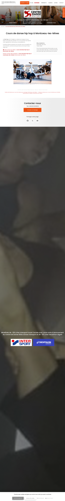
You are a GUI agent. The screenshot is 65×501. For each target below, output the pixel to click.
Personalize (41, 498)
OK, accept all (18, 498)
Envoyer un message (32, 110)
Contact (61, 2)
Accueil (31, 2)
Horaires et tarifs (25, 2)
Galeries (50, 2)
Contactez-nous (51, 23)
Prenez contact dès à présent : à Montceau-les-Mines (17, 54)
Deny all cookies (30, 498)
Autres (55, 2)
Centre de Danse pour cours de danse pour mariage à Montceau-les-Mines (21, 92)
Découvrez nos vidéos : (16, 50)
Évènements (43, 2)
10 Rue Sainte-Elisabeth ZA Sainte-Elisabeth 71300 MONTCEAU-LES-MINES (32, 22)
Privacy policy (49, 498)
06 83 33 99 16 (12, 23)
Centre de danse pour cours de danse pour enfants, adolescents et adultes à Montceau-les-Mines (41, 93)
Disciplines (36, 2)
